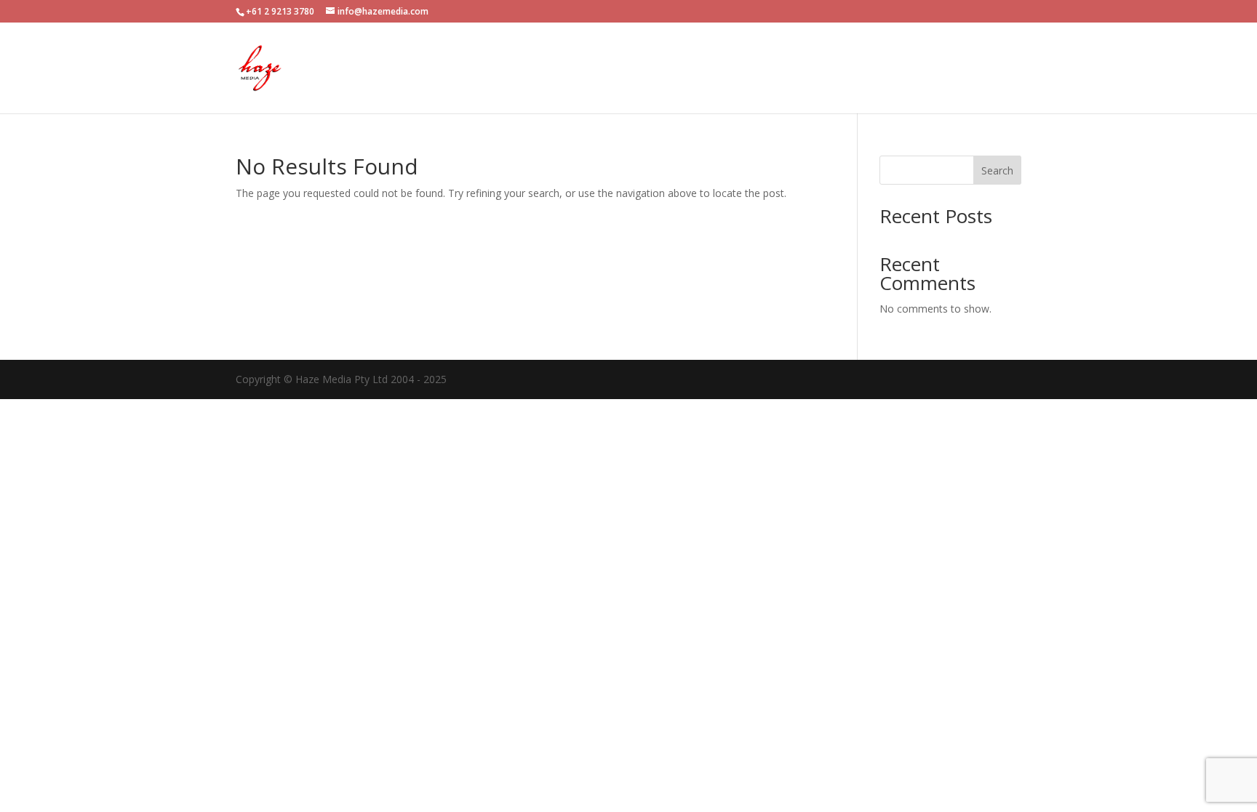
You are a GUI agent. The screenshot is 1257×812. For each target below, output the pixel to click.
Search (997, 170)
